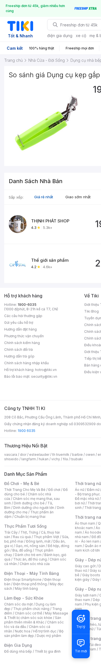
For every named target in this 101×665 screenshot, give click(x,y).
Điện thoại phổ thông (30, 584)
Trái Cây (11, 532)
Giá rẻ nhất (43, 197)
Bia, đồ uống (22, 550)
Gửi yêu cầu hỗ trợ (18, 322)
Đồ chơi (54, 490)
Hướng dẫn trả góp (19, 356)
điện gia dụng (59, 35)
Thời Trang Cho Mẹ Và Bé (24, 490)
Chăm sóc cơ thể (28, 613)
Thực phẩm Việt (46, 537)
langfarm (28, 459)
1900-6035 (27, 304)
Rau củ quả (22, 537)
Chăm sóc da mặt (18, 604)
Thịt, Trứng (29, 532)
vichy (55, 459)
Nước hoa (22, 631)
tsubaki (77, 459)
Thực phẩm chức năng (31, 609)
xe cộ (81, 35)
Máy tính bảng (26, 588)
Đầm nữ (93, 490)
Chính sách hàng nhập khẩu (26, 363)
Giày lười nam (86, 595)
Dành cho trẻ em (28, 555)
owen (90, 454)
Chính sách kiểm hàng (22, 343)
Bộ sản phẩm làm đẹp (33, 633)
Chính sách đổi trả (18, 349)
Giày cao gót (85, 566)
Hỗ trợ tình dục (44, 631)
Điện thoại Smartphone (23, 579)
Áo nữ (79, 490)
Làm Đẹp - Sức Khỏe (23, 598)
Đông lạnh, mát (38, 541)
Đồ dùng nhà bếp (18, 651)
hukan (44, 459)
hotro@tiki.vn (46, 370)
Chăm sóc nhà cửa (35, 564)
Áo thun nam (85, 523)
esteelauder (39, 454)
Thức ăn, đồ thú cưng (30, 559)
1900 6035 (26, 431)
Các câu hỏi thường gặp (23, 316)
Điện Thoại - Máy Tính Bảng (31, 573)
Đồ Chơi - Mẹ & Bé (21, 483)
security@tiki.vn (44, 376)
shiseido (11, 459)
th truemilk (60, 454)
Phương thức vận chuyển (24, 336)
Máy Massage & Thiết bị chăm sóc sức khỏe (36, 615)
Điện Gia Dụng (18, 645)
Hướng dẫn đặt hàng (20, 329)
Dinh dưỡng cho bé (29, 503)
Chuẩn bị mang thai (29, 516)
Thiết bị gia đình (48, 651)
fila (65, 459)
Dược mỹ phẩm (49, 636)
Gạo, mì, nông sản (30, 546)
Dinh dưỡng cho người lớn (33, 507)
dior (23, 454)
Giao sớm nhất (78, 197)
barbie (77, 454)
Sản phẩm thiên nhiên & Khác (32, 620)
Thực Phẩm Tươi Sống (25, 526)
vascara (10, 454)
